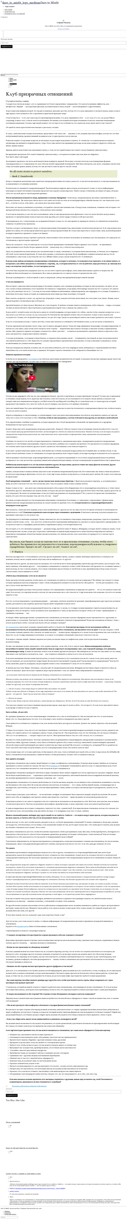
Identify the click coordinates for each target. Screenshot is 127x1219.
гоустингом (33, 359)
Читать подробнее (63, 29)
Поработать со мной (14, 14)
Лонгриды (9, 12)
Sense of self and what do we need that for (22, 1148)
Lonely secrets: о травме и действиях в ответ (23, 1174)
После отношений (13, 1122)
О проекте (7, 1212)
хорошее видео (23, 926)
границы (53, 766)
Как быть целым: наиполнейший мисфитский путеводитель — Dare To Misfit (40, 1188)
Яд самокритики (13, 627)
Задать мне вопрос (10, 1214)
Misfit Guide (13, 84)
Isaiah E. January (14, 1191)
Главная (7, 1211)
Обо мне (8, 10)
